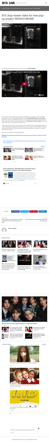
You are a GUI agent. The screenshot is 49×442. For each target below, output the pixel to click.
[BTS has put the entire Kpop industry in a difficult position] (9, 244)
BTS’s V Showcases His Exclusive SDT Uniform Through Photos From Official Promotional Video (12, 221)
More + (44, 211)
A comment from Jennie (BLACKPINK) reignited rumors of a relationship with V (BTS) (24, 251)
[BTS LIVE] (8, 2)
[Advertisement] (24, 59)
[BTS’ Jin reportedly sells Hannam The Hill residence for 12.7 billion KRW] (40, 259)
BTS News (4, 241)
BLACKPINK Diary (21, 241)
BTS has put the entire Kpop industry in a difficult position (19, 323)
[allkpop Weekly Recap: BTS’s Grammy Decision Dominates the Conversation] (24, 259)
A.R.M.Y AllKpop (12, 228)
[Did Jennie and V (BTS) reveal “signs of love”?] (40, 244)
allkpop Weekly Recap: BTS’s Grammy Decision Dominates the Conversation (24, 268)
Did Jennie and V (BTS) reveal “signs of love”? (39, 328)
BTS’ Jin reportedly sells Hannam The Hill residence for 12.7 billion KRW (40, 268)
